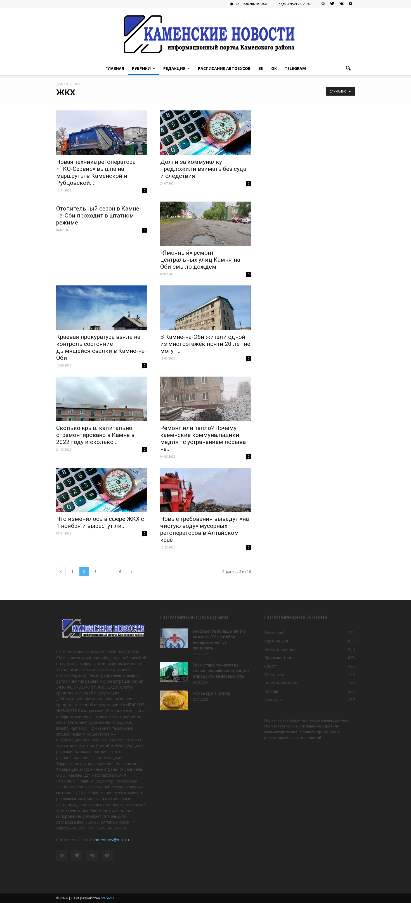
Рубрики (141, 68)
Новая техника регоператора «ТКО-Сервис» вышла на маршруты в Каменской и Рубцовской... (96, 172)
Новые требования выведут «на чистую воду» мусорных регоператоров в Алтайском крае (204, 529)
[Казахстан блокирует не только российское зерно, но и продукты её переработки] (174, 672)
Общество (274, 674)
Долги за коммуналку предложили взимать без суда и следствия (203, 169)
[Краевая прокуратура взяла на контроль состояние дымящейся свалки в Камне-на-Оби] (101, 307)
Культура (273, 699)
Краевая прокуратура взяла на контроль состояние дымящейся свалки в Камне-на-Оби (101, 347)
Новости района (280, 649)
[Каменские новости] (205, 35)
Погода (271, 691)
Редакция (174, 68)
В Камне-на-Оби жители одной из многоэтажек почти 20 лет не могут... (205, 344)
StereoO (107, 898)
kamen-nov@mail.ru (111, 839)
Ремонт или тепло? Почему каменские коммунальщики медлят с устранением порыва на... (203, 438)
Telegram (295, 68)
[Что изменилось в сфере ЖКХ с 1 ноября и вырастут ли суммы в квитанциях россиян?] (101, 490)
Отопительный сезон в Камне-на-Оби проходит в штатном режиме (98, 215)
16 (119, 571)
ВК (260, 68)
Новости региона (280, 682)
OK (274, 68)
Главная (114, 68)
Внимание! (274, 632)
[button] (348, 68)
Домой (62, 84)
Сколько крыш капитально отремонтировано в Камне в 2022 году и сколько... (95, 435)
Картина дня (276, 641)
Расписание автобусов (224, 68)
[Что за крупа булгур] (174, 700)
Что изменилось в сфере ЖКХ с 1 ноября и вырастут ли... (100, 522)
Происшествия (278, 657)
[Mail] (323, 4)
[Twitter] (332, 4)
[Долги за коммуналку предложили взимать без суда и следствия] (205, 132)
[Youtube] (350, 4)
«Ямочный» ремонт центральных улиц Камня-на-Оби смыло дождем (201, 259)
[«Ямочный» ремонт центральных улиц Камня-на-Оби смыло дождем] (205, 224)
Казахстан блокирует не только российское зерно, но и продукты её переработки (221, 671)
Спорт (270, 666)
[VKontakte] (341, 4)
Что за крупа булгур (211, 693)
